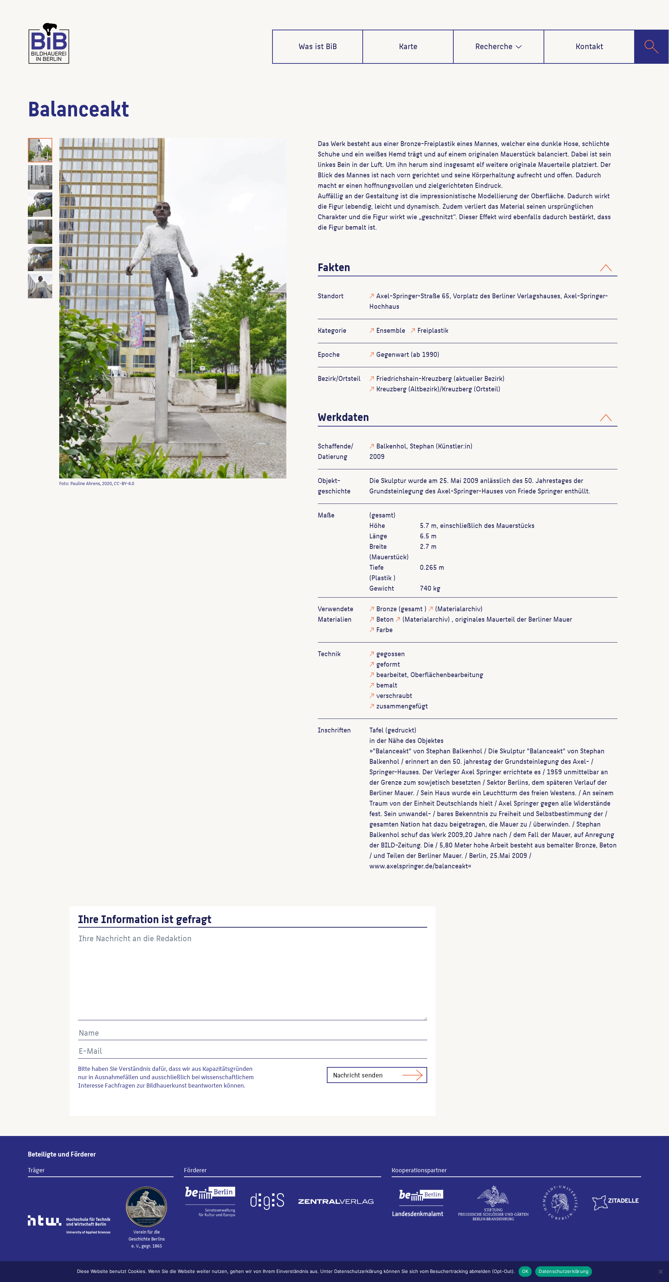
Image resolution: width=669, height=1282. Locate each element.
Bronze (386, 608)
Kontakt (589, 45)
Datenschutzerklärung (564, 1271)
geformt (388, 664)
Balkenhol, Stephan (405, 445)
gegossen (390, 653)
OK (525, 1271)
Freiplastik (432, 330)
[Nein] (660, 1271)
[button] (518, 46)
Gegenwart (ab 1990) (407, 354)
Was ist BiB (318, 45)
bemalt (386, 685)
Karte (408, 45)
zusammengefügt (402, 705)
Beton (385, 619)
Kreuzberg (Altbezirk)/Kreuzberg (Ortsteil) (438, 388)
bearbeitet (391, 674)
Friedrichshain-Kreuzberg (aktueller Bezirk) (440, 378)
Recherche (494, 45)
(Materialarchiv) (459, 608)
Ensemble (390, 330)
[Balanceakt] (172, 308)
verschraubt (394, 695)
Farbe (384, 629)
